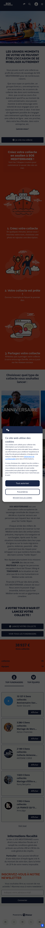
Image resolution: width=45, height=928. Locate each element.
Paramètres (22, 492)
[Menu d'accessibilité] (42, 925)
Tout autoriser (22, 483)
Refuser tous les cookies (22, 498)
